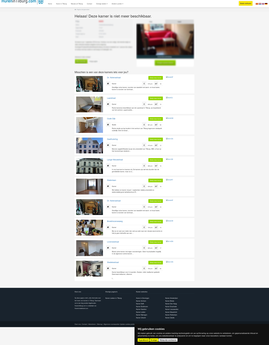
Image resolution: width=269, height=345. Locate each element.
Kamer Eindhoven (142, 306)
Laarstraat (111, 98)
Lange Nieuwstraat (115, 159)
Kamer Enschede (171, 306)
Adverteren (92, 324)
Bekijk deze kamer (155, 78)
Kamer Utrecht (141, 318)
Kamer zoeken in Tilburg (113, 298)
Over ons (78, 324)
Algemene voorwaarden (112, 324)
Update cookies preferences (129, 324)
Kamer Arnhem (141, 301)
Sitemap (99, 324)
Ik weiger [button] (154, 340)
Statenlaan (111, 180)
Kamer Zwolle (169, 318)
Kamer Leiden (140, 312)
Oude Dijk (111, 118)
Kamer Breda (169, 301)
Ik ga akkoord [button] (143, 340)
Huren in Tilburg (61, 4)
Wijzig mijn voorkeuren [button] (168, 340)
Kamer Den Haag (171, 304)
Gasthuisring (112, 139)
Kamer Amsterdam (171, 298)
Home (50, 4)
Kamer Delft (140, 304)
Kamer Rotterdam (171, 315)
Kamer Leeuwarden (171, 309)
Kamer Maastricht (171, 312)
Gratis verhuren (245, 3)
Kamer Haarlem (141, 309)
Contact (89, 4)
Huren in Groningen (142, 298)
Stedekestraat (113, 262)
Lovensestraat (113, 241)
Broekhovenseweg (115, 221)
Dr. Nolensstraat (114, 77)
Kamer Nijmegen (141, 315)
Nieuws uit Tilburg (77, 4)
